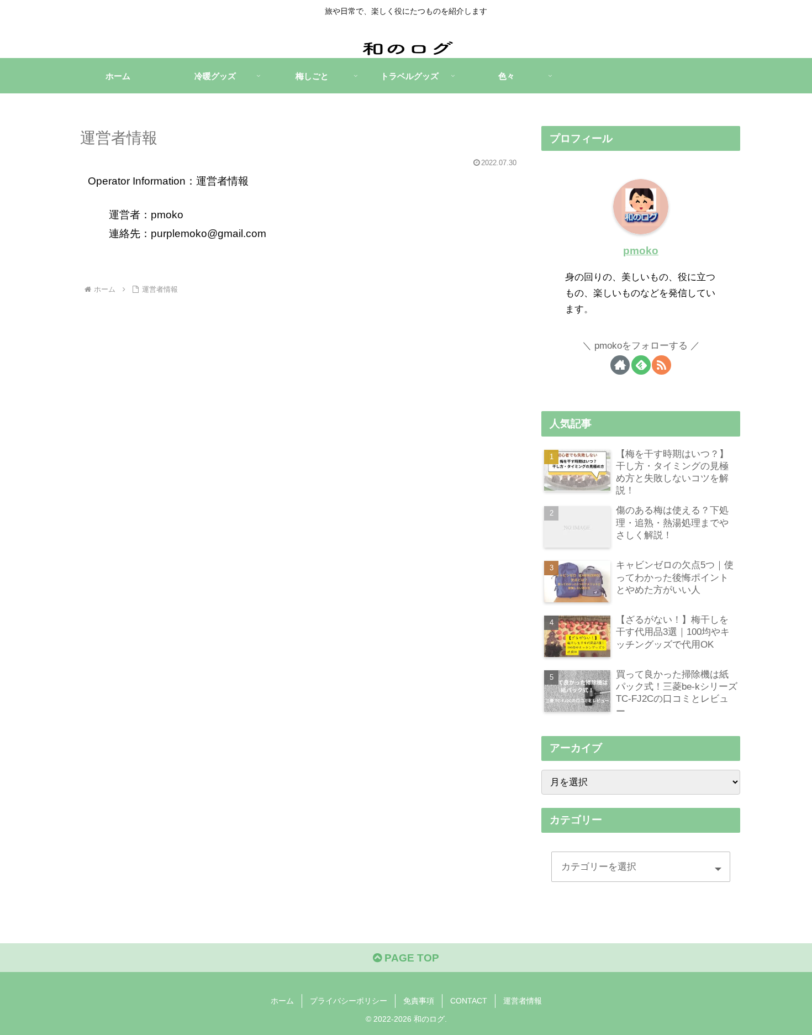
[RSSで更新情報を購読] (661, 365)
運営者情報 (522, 1000)
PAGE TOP (410, 958)
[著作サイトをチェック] (620, 365)
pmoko (640, 250)
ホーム (282, 1000)
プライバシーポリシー (348, 1000)
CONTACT (468, 1000)
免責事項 (418, 1000)
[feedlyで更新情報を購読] (641, 365)
